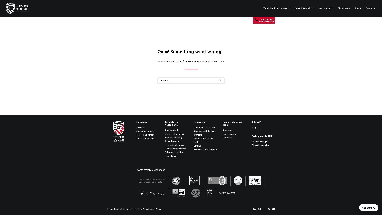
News (358, 8)
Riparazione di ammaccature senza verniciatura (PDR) (174, 134)
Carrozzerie (324, 8)
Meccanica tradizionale (176, 149)
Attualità (256, 122)
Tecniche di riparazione (275, 8)
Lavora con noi (229, 134)
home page (218, 61)
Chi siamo (343, 8)
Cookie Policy (155, 209)
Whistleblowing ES (260, 145)
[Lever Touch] (17, 8)
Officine (197, 146)
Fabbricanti (200, 122)
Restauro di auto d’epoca (205, 149)
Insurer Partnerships (203, 138)
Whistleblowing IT (260, 141)
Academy (227, 130)
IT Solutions (170, 156)
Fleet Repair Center (145, 135)
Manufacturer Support (204, 127)
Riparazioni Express (145, 131)
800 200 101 (266, 20)
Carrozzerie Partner (145, 138)
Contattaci (371, 8)
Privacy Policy (142, 209)
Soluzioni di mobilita (174, 152)
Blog (254, 127)
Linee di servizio (303, 8)
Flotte (196, 142)
